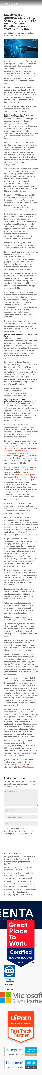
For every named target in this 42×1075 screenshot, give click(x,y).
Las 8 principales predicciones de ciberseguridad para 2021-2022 (20, 450)
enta (8, 33)
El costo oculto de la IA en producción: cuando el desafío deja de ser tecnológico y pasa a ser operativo (20, 892)
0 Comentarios (20, 35)
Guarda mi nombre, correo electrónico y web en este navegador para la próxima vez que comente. (19, 831)
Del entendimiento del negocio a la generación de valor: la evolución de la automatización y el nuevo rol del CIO (19, 883)
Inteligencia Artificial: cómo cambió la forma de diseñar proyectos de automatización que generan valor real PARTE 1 (20, 860)
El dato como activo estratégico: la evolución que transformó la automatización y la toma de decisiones (20, 875)
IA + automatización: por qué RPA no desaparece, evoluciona (19, 868)
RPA (12, 35)
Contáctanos (29, 767)
